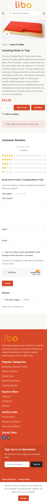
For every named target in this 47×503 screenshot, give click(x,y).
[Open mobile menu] (3, 13)
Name (5, 229)
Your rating (7, 194)
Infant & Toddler (17, 44)
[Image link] (10, 338)
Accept (23, 498)
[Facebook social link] (4, 438)
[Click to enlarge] (7, 34)
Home (4, 44)
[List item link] (23, 367)
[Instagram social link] (9, 438)
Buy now (38, 107)
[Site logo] (23, 4)
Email (5, 240)
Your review (7, 198)
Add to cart (22, 107)
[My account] (43, 13)
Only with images (12, 300)
